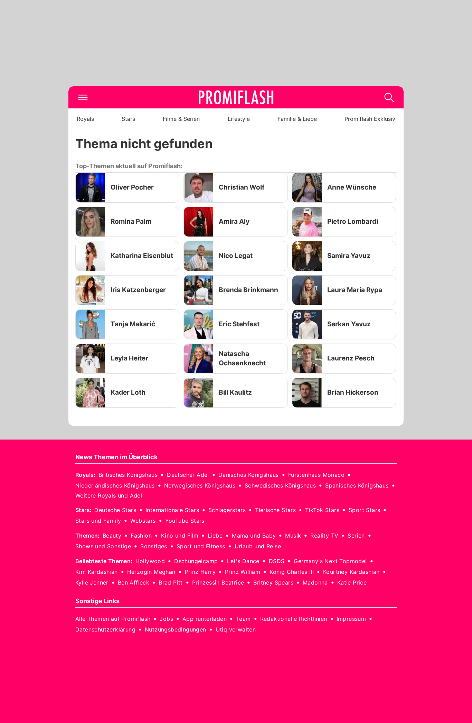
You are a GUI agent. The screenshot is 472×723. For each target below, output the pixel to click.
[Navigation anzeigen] (83, 97)
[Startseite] (236, 97)
